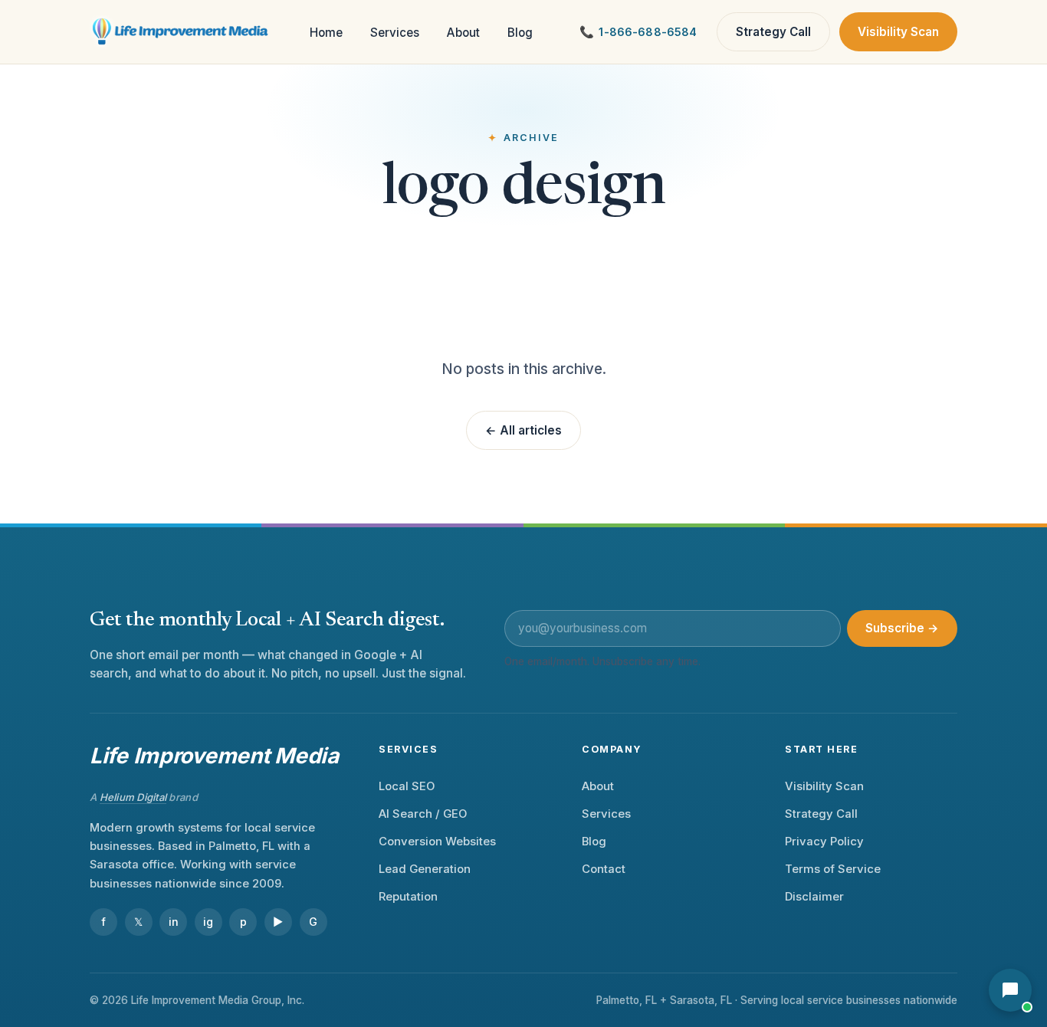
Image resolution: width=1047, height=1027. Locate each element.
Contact (603, 869)
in (174, 921)
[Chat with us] (1010, 990)
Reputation (408, 897)
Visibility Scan (898, 32)
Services (394, 32)
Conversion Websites (437, 841)
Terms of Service (833, 869)
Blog (520, 32)
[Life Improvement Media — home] (181, 32)
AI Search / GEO (423, 814)
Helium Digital (133, 797)
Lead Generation (425, 869)
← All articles (523, 430)
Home (326, 32)
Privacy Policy (824, 841)
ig (208, 921)
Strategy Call (773, 32)
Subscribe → (902, 628)
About (463, 32)
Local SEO (407, 786)
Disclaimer (814, 897)
